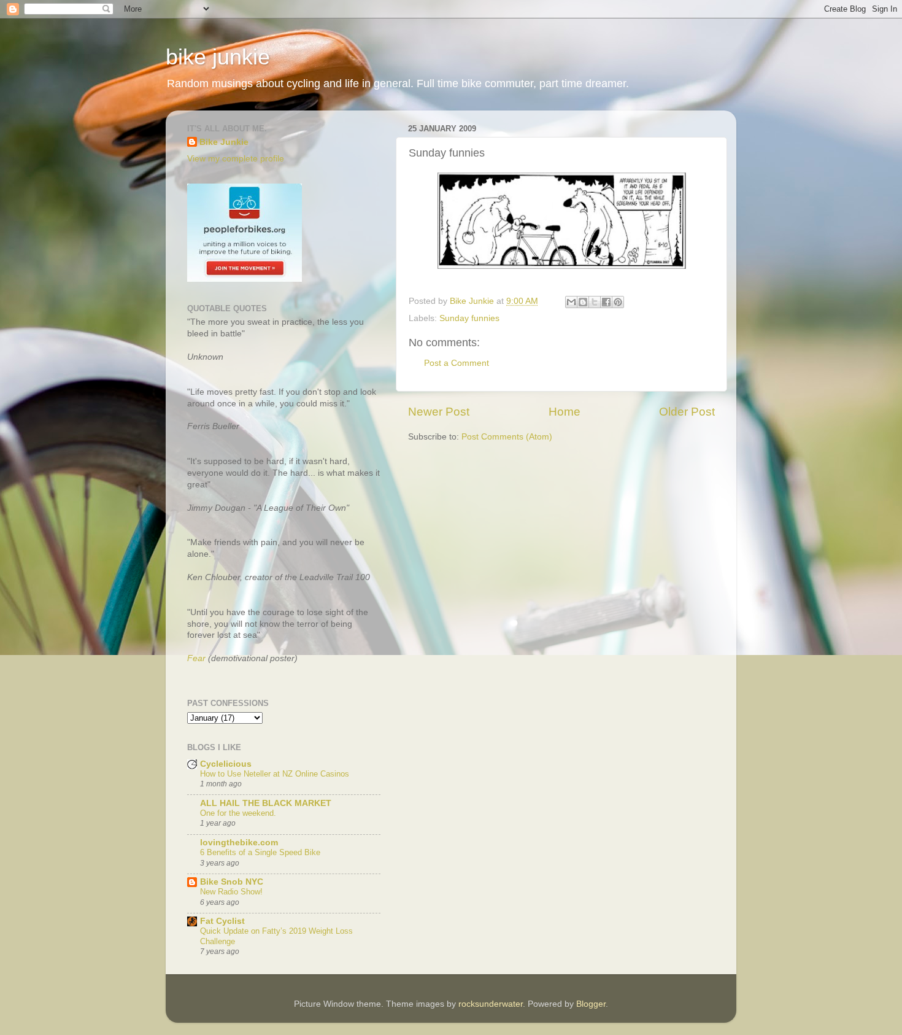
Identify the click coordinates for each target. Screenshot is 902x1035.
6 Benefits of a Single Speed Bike (260, 852)
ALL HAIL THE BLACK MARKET (265, 803)
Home (564, 411)
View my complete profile (235, 158)
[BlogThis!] (583, 302)
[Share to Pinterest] (618, 302)
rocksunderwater (490, 1004)
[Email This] (571, 302)
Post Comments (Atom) (506, 436)
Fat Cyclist (222, 921)
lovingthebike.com (239, 842)
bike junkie (218, 56)
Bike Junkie (224, 142)
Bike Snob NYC (231, 881)
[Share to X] (594, 302)
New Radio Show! (231, 891)
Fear (196, 658)
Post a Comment (456, 363)
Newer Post (438, 411)
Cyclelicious (226, 764)
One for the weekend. (238, 813)
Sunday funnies (469, 318)
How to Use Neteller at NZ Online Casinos (274, 773)
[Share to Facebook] (606, 302)
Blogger (591, 1004)
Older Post (687, 411)
